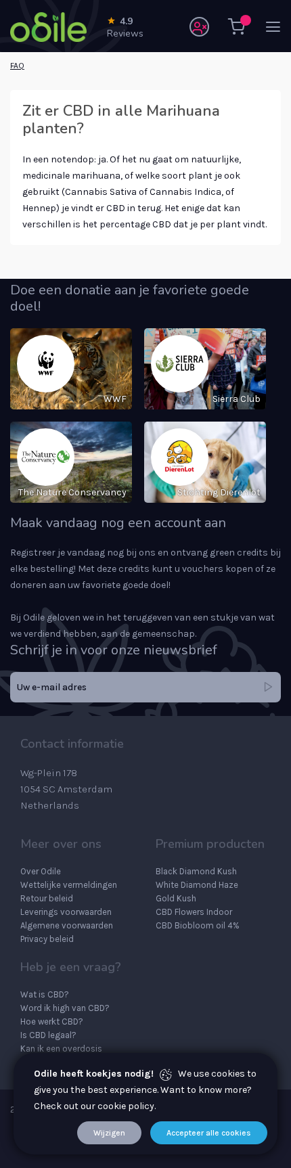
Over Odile (40, 871)
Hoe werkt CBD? (51, 1021)
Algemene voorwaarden (66, 925)
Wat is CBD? (44, 994)
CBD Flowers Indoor (194, 912)
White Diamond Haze (197, 885)
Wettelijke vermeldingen (68, 885)
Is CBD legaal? (48, 1035)
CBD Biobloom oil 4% (198, 925)
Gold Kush (176, 898)
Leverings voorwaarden (66, 912)
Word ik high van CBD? (65, 1008)
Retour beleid (46, 898)
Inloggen (199, 27)
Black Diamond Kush (196, 871)
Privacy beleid (47, 939)
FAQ (17, 65)
